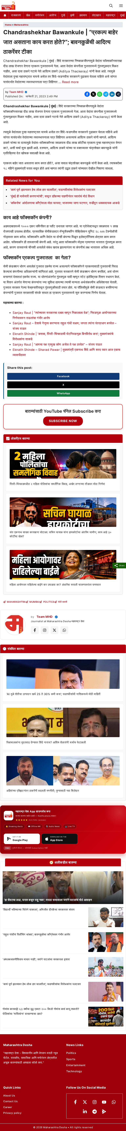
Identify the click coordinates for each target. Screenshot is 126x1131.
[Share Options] (118, 94)
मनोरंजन (39, 15)
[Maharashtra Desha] (8, 5)
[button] (111, 5)
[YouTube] (104, 1102)
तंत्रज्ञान (96, 15)
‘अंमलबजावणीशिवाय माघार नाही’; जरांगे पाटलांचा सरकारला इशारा (36, 959)
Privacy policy (12, 1112)
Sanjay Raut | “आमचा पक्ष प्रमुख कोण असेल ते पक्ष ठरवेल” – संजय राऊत (57, 344)
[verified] (26, 92)
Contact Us (10, 1101)
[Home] (5, 15)
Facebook (63, 376)
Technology (74, 1071)
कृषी (72, 15)
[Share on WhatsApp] (99, 94)
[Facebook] (75, 1102)
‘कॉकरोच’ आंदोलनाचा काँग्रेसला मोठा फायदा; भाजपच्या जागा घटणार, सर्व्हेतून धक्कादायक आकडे (65, 203)
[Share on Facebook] (87, 94)
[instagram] (94, 1102)
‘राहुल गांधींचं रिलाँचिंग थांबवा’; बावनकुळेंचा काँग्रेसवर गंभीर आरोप (36, 934)
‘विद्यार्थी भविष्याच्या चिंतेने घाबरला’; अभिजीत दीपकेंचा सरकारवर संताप (39, 909)
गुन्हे (63, 15)
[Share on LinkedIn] (112, 94)
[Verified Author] (56, 617)
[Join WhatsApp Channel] (64, 630)
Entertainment (75, 1065)
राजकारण (16, 15)
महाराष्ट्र (110, 15)
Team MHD (16, 92)
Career (7, 1107)
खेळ (28, 15)
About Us (9, 1095)
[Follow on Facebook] (35, 630)
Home (8, 24)
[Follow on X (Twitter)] (54, 630)
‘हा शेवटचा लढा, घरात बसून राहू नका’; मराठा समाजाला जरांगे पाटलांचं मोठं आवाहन (48, 900)
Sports (70, 1059)
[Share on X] (93, 94)
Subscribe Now (63, 421)
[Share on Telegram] (105, 94)
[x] (85, 1102)
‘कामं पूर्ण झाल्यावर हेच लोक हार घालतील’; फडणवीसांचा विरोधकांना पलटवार (52, 190)
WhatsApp (63, 393)
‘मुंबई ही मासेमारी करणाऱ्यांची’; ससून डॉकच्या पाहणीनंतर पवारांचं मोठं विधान (52, 196)
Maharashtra (21, 24)
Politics (71, 1053)
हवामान (83, 15)
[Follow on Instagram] (45, 630)
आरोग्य (52, 15)
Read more (70, 82)
